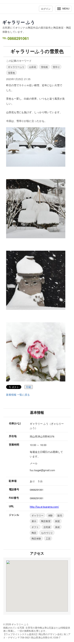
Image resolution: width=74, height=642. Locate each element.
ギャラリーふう (16, 66)
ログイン (46, 8)
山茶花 (32, 66)
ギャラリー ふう (18, 22)
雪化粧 (44, 66)
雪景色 (11, 72)
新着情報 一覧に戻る (18, 394)
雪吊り (56, 66)
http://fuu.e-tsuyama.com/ (44, 506)
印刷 (28, 387)
